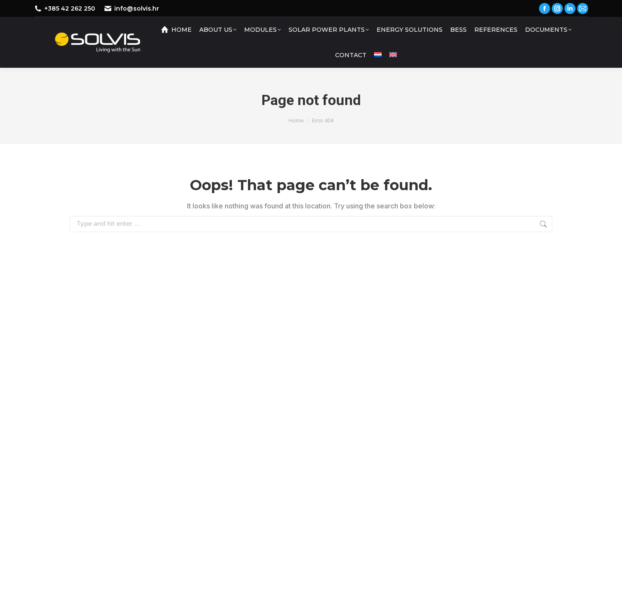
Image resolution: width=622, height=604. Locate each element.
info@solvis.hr (136, 8)
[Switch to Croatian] (377, 55)
